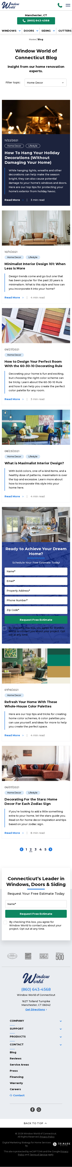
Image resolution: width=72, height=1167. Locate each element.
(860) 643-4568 (38, 20)
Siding (46, 30)
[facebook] (32, 1109)
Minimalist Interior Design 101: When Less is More (35, 266)
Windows (9, 30)
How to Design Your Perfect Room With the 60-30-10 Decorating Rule (33, 364)
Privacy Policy (47, 1136)
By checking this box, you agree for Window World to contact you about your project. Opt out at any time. (37, 631)
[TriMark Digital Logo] (61, 1144)
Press (14, 1070)
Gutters (64, 30)
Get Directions (35, 1009)
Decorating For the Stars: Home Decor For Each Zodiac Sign (31, 801)
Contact (18, 1095)
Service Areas (19, 1064)
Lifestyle (32, 145)
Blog (13, 1052)
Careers (15, 1089)
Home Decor (14, 145)
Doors (29, 30)
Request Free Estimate (36, 619)
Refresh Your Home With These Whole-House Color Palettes (31, 704)
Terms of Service (39, 1154)
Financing (16, 1077)
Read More (12, 200)
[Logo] (10, 5)
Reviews (15, 1058)
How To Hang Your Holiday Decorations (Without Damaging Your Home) (32, 157)
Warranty (16, 1083)
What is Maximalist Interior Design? (34, 463)
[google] (39, 1109)
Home (32, 39)
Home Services (43, 1142)
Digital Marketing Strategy (16, 1142)
